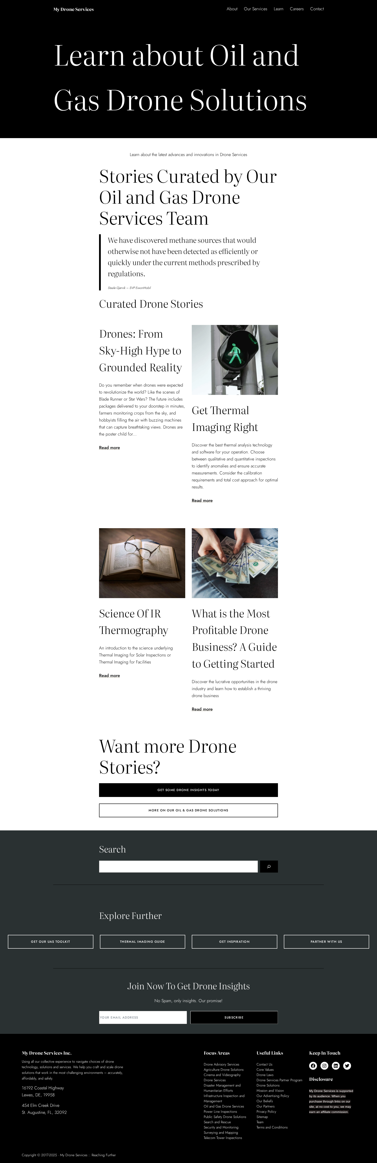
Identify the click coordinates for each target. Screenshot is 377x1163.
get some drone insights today (188, 790)
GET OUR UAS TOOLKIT (50, 941)
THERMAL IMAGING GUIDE (142, 941)
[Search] (269, 867)
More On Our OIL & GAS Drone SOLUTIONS (188, 810)
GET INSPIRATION (234, 941)
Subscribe (233, 1017)
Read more (109, 447)
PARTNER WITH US (326, 941)
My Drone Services (73, 9)
